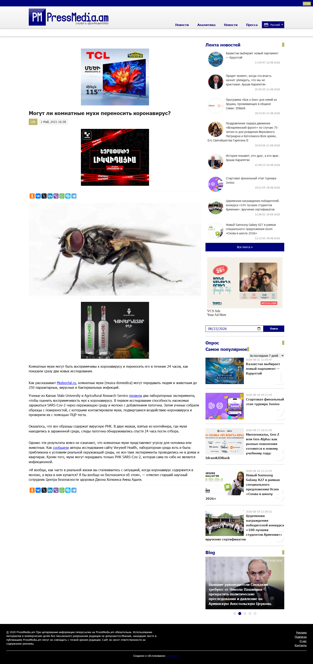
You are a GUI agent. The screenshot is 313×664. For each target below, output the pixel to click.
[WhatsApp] (62, 196)
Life (33, 122)
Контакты (301, 645)
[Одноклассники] (32, 196)
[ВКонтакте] (38, 196)
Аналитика (206, 25)
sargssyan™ (173, 655)
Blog (210, 552)
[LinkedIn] (50, 196)
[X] (44, 196)
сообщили (61, 447)
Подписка (301, 636)
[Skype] (67, 196)
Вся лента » (245, 247)
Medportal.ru (66, 383)
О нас (303, 641)
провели (135, 395)
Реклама (301, 632)
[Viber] (56, 196)
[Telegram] (73, 196)
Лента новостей (222, 45)
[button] (234, 613)
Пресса (252, 25)
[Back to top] (305, 656)
